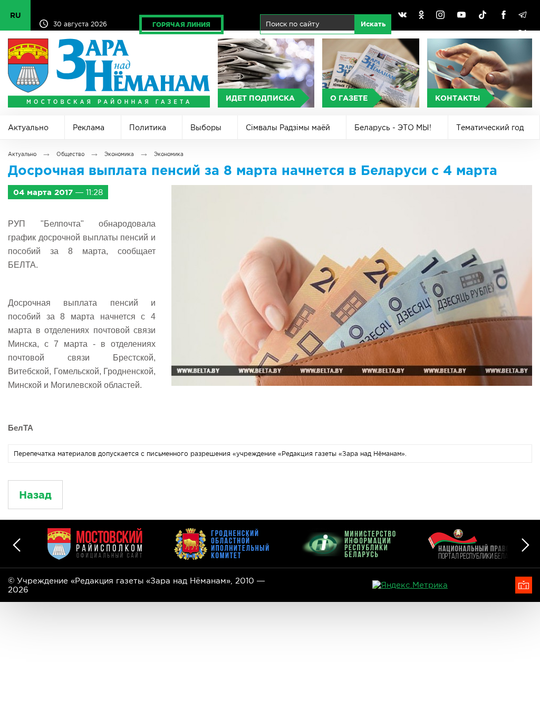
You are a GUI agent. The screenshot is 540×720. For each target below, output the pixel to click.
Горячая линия (181, 24)
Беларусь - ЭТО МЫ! (392, 127)
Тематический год (490, 127)
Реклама (88, 127)
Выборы (205, 127)
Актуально (28, 127)
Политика (147, 127)
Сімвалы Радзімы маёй (288, 127)
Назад (35, 495)
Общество (70, 154)
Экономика (119, 154)
